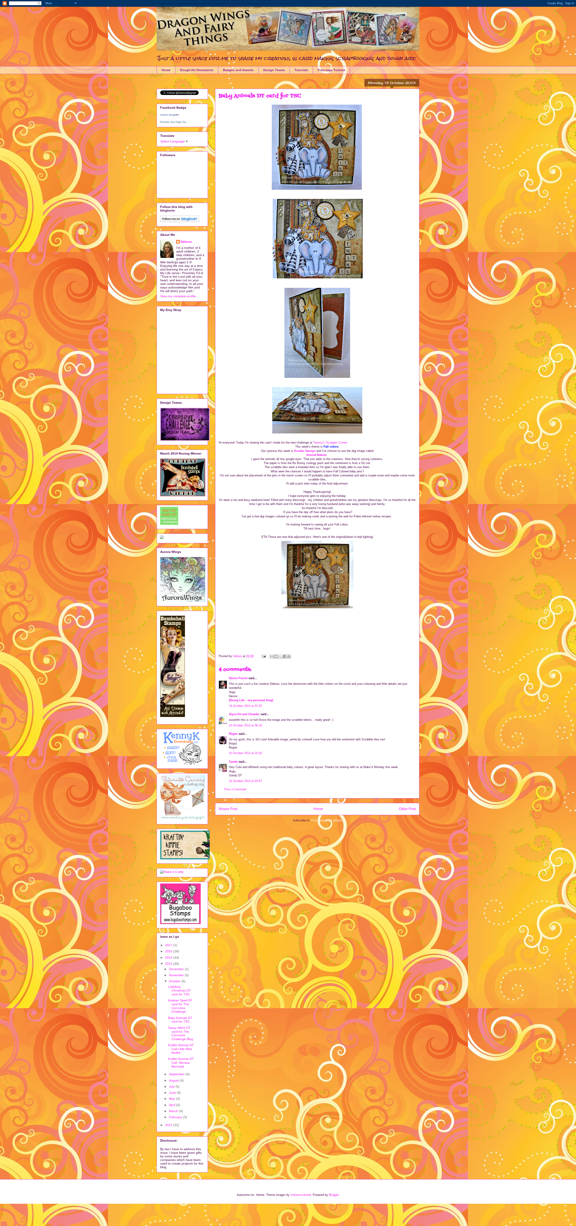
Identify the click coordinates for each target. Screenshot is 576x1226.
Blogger (334, 1195)
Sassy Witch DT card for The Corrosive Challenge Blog (180, 1033)
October (175, 981)
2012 (169, 1125)
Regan (233, 733)
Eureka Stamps (304, 451)
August (174, 1080)
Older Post (407, 809)
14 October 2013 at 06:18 (245, 725)
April (172, 1105)
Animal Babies (316, 455)
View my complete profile (178, 296)
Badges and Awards (238, 70)
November (177, 975)
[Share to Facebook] (284, 656)
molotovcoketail (300, 1195)
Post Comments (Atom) (326, 820)
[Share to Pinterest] (289, 656)
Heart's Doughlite (169, 114)
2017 (169, 945)
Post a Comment (235, 789)
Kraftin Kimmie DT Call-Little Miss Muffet (181, 1049)
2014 (169, 957)
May (172, 1098)
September (177, 1074)
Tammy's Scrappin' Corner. (330, 442)
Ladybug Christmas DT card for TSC (179, 990)
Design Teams (274, 70)
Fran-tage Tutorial (331, 70)
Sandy (233, 761)
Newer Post (228, 809)
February (176, 1117)
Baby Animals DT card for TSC (180, 1019)
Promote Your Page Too (173, 122)
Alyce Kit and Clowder (244, 714)
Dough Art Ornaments (196, 70)
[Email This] (272, 656)
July (172, 1086)
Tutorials (301, 70)
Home (166, 70)
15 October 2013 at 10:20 (245, 753)
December (177, 969)
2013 (169, 963)
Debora (186, 241)
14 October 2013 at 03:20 (245, 706)
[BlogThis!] (276, 656)
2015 (169, 951)
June (173, 1092)
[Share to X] (280, 656)
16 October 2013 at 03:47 (245, 781)
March (174, 1111)
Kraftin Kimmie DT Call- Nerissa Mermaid (181, 1062)
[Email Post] (263, 656)
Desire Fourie (238, 678)
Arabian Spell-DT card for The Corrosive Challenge (180, 1005)
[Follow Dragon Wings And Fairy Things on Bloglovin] (179, 221)
